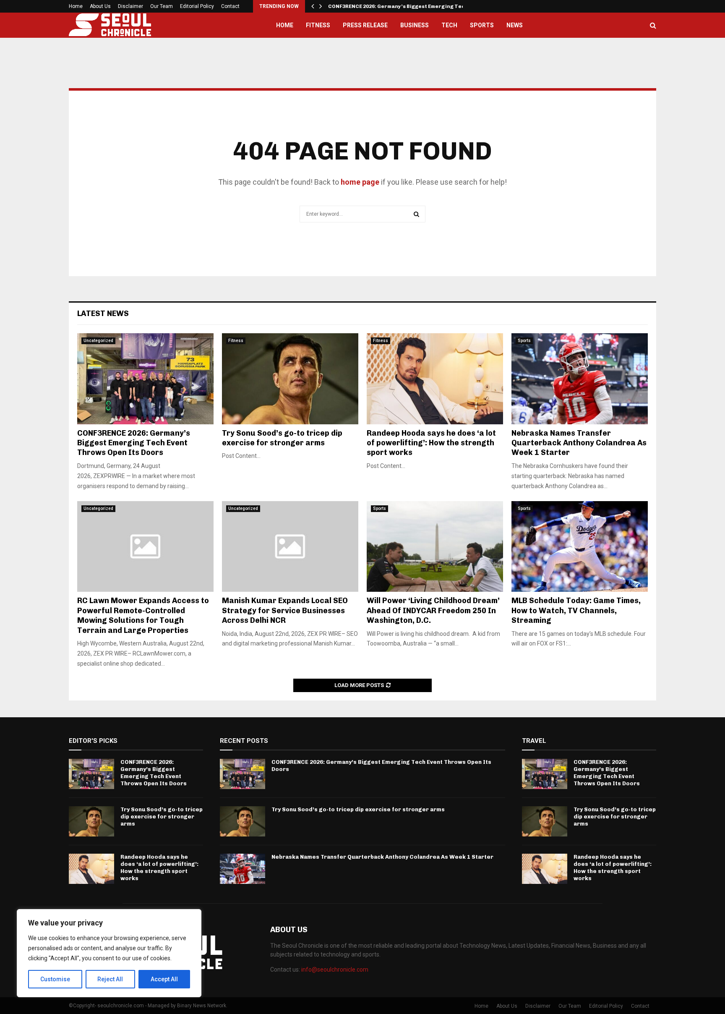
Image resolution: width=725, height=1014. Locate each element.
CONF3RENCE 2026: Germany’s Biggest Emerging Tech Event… (408, 6)
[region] (109, 953)
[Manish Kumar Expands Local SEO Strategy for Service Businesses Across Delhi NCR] (290, 546)
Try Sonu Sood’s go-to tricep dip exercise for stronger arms (282, 438)
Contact (230, 6)
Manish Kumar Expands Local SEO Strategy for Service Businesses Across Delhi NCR (285, 610)
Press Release (365, 25)
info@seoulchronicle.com (334, 969)
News (514, 25)
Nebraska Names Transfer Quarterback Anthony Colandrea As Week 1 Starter (579, 443)
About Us (100, 6)
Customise (55, 979)
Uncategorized (98, 340)
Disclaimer (130, 6)
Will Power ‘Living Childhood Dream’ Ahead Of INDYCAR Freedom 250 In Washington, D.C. (433, 610)
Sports (482, 25)
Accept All (164, 979)
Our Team (161, 6)
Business (414, 25)
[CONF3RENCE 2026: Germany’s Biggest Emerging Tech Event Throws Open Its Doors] (145, 378)
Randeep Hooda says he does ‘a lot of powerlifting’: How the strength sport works (431, 443)
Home (76, 6)
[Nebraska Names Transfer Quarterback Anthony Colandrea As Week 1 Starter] (579, 378)
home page (360, 182)
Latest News (103, 313)
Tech (449, 25)
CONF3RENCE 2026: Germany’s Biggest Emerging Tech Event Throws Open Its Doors (133, 443)
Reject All (110, 979)
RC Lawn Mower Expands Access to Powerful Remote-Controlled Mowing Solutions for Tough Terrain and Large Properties (143, 615)
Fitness (318, 25)
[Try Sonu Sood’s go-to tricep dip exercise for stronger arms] (290, 378)
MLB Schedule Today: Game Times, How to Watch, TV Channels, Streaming (576, 610)
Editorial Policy (197, 6)
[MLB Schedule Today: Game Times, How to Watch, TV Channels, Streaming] (579, 546)
